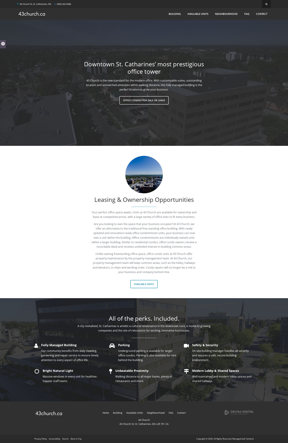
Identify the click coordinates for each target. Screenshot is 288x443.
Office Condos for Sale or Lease (144, 100)
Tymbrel (250, 438)
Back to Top (76, 438)
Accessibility (54, 438)
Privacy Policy (40, 438)
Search (65, 438)
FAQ (246, 14)
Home (105, 412)
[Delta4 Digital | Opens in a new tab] (239, 412)
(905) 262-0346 (64, 4)
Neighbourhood (226, 14)
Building (175, 14)
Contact (261, 14)
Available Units (198, 14)
